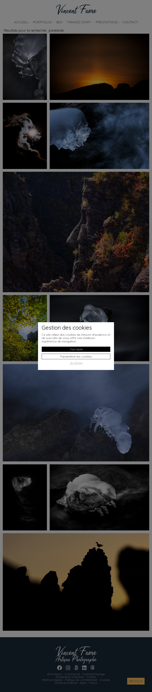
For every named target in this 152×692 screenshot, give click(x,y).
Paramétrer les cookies (76, 356)
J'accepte (76, 349)
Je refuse (76, 363)
